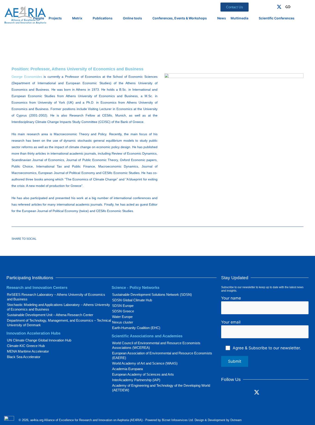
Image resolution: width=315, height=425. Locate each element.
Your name (231, 298)
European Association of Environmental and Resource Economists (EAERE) (162, 355)
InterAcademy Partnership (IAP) (136, 380)
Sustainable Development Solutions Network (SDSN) (152, 294)
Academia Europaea (127, 369)
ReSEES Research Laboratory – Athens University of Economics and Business (56, 297)
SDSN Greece (123, 311)
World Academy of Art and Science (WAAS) (145, 363)
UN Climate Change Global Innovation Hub (39, 340)
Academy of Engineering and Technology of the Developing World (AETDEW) (161, 387)
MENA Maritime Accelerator (28, 351)
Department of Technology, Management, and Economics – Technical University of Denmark (59, 322)
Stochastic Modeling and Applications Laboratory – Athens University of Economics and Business (58, 307)
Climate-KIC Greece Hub (26, 346)
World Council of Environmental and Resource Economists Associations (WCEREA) (156, 345)
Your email (231, 322)
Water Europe (122, 317)
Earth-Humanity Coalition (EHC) (136, 328)
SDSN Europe (123, 306)
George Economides (27, 76)
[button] (294, 6)
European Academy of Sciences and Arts (143, 374)
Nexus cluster (122, 322)
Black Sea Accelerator (23, 357)
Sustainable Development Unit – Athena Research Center (50, 315)
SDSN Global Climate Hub (132, 300)
